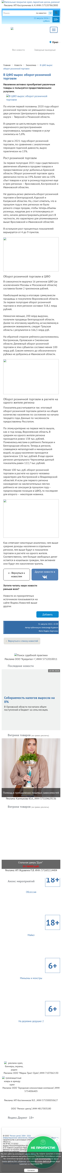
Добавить (47, 614)
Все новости (18, 49)
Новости (18, 65)
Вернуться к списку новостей (23, 640)
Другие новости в (45, 571)
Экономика (31, 65)
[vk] (44, 577)
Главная (6, 65)
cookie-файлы (30, 1154)
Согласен (31, 1170)
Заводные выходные (45, 49)
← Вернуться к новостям (16, 574)
